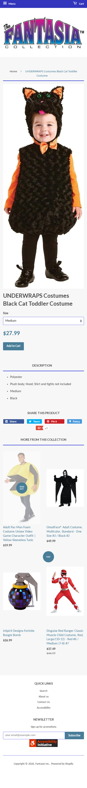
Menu (12, 3)
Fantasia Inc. (42, 764)
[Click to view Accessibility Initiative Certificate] (43, 746)
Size (5, 313)
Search (43, 691)
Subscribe (74, 735)
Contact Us (43, 702)
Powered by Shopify (62, 764)
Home (13, 71)
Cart (81, 3)
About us (44, 696)
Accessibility (43, 708)
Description (42, 365)
